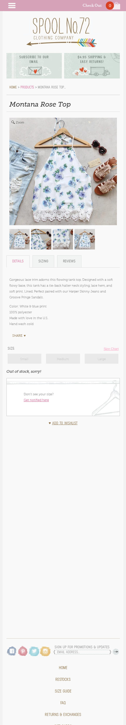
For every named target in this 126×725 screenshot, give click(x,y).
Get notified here (36, 400)
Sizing (43, 261)
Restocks (63, 680)
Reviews (69, 261)
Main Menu (11, 5)
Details (18, 261)
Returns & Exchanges (63, 715)
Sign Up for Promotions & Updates (82, 647)
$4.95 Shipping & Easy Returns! (92, 59)
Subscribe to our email (34, 59)
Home (63, 668)
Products (27, 87)
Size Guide (63, 691)
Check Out (92, 5)
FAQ (63, 703)
